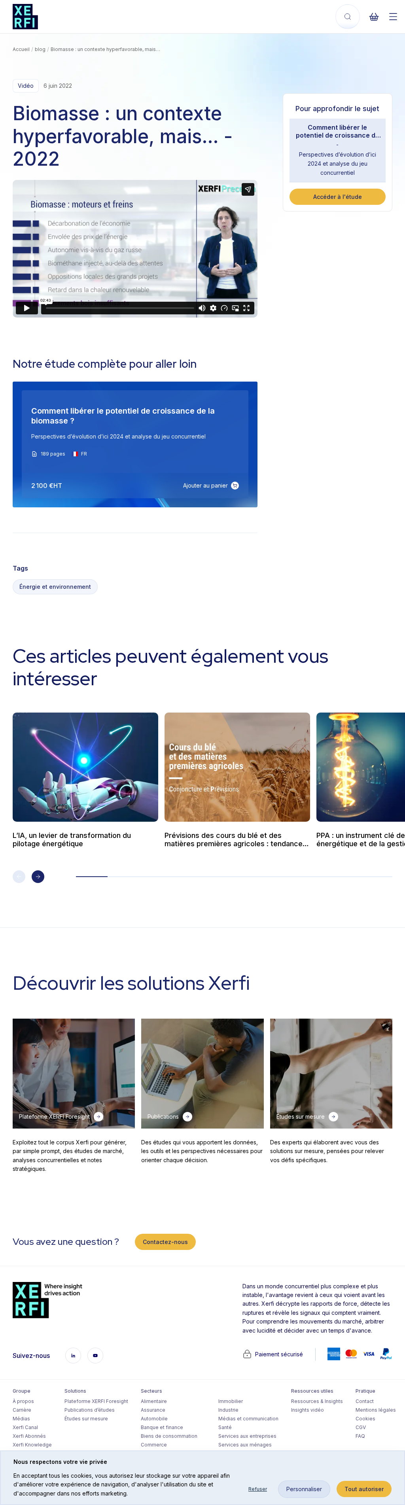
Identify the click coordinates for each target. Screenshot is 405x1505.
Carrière (22, 1410)
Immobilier (230, 1401)
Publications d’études (89, 1410)
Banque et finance (162, 1427)
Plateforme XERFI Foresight (96, 1401)
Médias (21, 1419)
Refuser (257, 1489)
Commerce (154, 1445)
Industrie (228, 1410)
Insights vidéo (307, 1410)
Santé (225, 1427)
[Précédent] (19, 876)
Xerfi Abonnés (29, 1436)
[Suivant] (38, 876)
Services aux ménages (245, 1445)
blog (40, 49)
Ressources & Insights (317, 1401)
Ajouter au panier (205, 485)
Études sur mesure (86, 1419)
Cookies (365, 1419)
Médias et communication (248, 1419)
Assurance (153, 1410)
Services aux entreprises (247, 1436)
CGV (361, 1427)
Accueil (21, 49)
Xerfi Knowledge (32, 1445)
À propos (23, 1401)
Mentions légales (376, 1410)
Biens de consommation (169, 1436)
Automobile (154, 1419)
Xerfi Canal (25, 1427)
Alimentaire (154, 1401)
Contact (365, 1401)
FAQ (360, 1436)
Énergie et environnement (55, 586)
